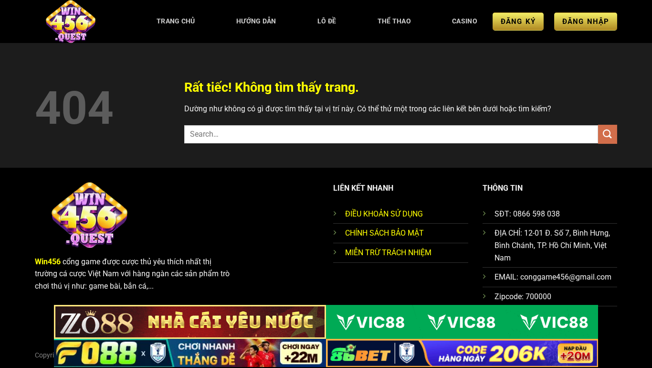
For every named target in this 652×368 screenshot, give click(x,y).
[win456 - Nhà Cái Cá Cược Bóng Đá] (81, 21)
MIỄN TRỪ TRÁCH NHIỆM (388, 252)
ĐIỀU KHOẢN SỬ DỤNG (384, 213)
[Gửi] (607, 134)
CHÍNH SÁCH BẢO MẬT (384, 233)
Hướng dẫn (256, 21)
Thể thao (394, 21)
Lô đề (326, 21)
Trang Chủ (176, 21)
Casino (464, 21)
